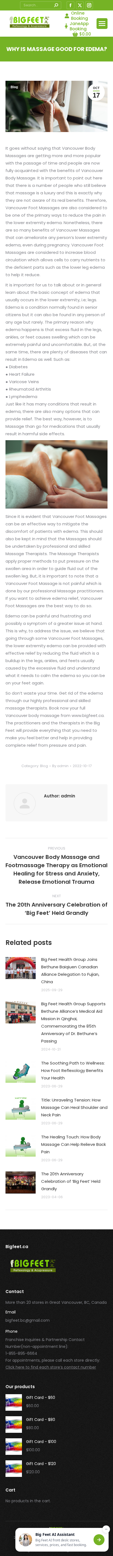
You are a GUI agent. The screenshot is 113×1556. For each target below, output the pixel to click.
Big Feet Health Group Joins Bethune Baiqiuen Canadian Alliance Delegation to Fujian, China (70, 970)
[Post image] (20, 968)
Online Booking (79, 15)
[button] (62, 1540)
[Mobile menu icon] (102, 23)
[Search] (56, 5)
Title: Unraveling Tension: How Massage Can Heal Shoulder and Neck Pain (74, 1107)
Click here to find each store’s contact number (50, 1367)
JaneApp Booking (79, 26)
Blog (14, 87)
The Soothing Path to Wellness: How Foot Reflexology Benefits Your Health (73, 1070)
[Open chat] (99, 1539)
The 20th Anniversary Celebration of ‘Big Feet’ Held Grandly (70, 1181)
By (60, 765)
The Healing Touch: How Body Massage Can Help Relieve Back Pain (73, 1144)
